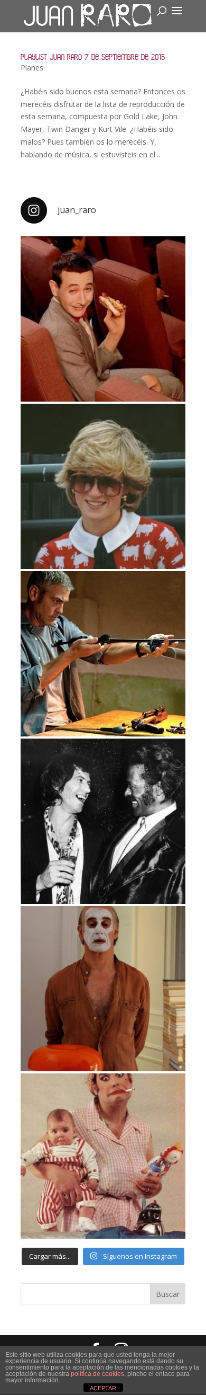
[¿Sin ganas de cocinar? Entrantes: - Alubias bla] (103, 1156)
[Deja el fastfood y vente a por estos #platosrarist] (103, 319)
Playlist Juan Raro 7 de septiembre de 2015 (93, 56)
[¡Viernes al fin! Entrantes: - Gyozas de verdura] (103, 821)
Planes (32, 68)
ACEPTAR (103, 1388)
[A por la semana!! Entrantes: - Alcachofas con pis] (103, 653)
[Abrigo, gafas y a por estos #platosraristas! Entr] (103, 486)
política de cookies (97, 1374)
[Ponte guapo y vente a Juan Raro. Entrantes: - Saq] (103, 988)
